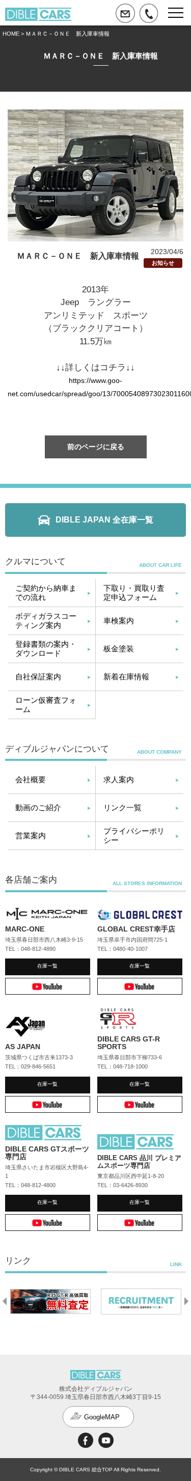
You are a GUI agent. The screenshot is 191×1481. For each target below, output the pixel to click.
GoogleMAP (102, 1417)
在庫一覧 (47, 966)
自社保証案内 (38, 676)
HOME (11, 34)
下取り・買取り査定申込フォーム (134, 592)
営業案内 (30, 835)
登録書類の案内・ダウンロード (45, 648)
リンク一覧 (122, 807)
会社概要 (30, 779)
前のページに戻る (95, 447)
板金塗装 (118, 648)
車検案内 (118, 620)
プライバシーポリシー (134, 835)
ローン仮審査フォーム (45, 705)
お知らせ (163, 263)
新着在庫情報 (126, 676)
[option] (50, 1301)
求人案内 (118, 779)
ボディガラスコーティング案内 (45, 620)
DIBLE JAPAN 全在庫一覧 (104, 519)
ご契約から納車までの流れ (45, 592)
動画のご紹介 (38, 807)
